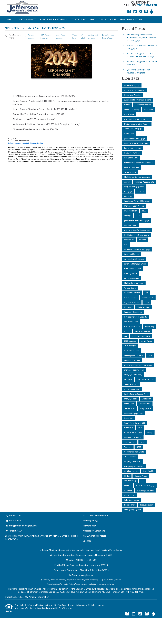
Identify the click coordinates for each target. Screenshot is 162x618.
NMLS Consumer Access (94, 535)
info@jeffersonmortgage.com (23, 525)
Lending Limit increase (93, 36)
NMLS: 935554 (15, 530)
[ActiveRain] (151, 12)
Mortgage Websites (24, 608)
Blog (92, 19)
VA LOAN (83, 36)
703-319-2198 (147, 5)
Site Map (87, 540)
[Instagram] (145, 12)
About (113, 19)
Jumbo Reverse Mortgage (61, 36)
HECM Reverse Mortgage (45, 36)
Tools (102, 19)
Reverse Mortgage (31, 36)
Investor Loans (78, 19)
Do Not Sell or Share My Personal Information (27, 597)
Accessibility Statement (94, 530)
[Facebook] (129, 12)
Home (10, 19)
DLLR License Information (95, 515)
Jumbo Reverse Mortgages (53, 19)
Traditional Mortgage (132, 19)
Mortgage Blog (90, 520)
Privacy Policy (89, 525)
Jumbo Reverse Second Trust (108, 36)
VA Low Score (74, 36)
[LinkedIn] (134, 12)
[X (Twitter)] (140, 12)
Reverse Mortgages (26, 19)
